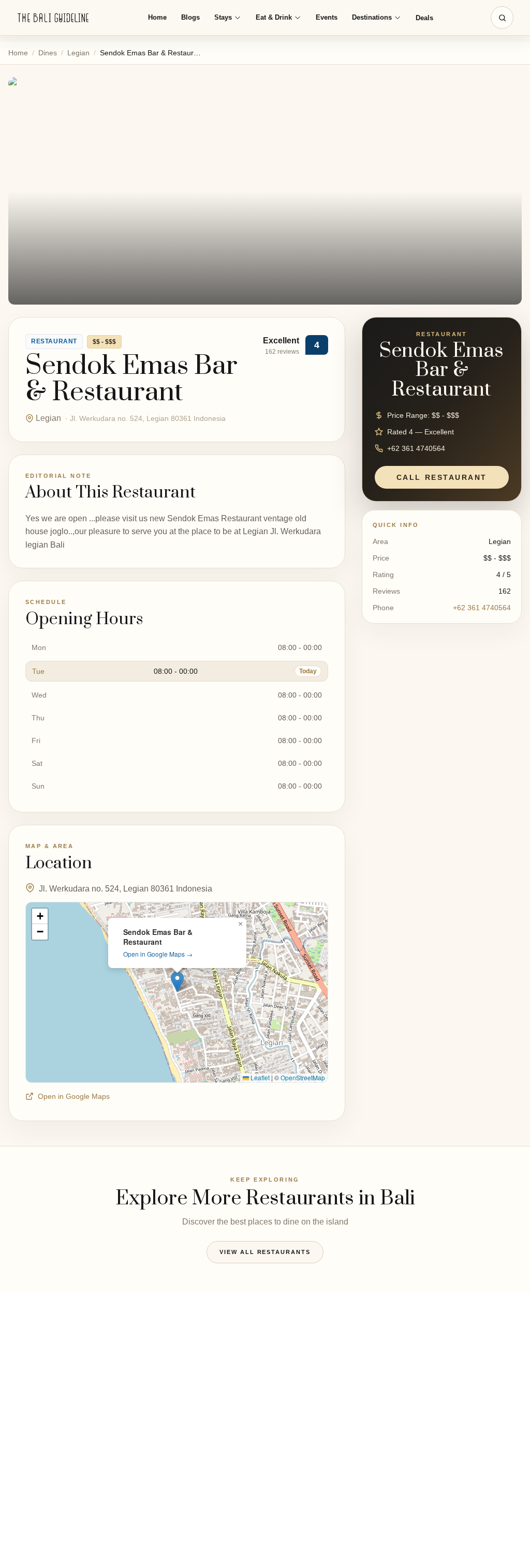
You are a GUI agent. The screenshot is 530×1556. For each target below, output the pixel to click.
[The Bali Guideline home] (53, 17)
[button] (177, 981)
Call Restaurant (441, 477)
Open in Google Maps (74, 1096)
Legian (78, 53)
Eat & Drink (274, 17)
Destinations (372, 17)
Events (326, 17)
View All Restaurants (265, 1252)
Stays (223, 17)
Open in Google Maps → (158, 953)
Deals (424, 18)
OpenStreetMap (303, 1077)
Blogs (190, 17)
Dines (47, 53)
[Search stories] (502, 17)
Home (157, 17)
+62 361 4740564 (482, 607)
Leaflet (259, 1077)
